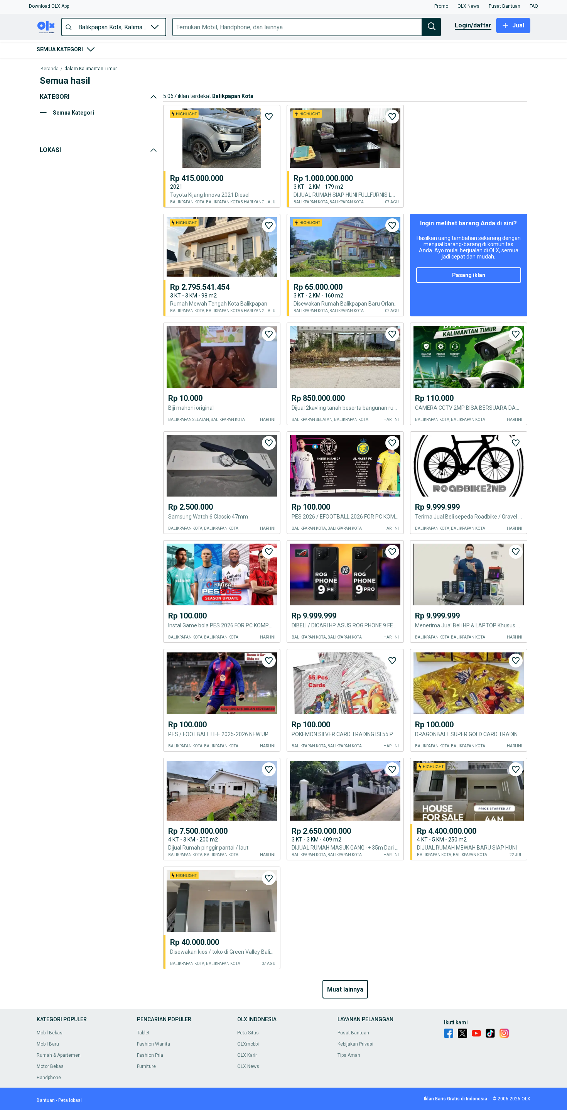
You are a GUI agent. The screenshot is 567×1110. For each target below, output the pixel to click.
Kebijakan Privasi (355, 1044)
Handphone (49, 1077)
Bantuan (46, 1100)
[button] (49, 6)
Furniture (146, 1066)
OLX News (248, 1066)
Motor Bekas (50, 1066)
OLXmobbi (248, 1044)
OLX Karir (247, 1055)
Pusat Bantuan (353, 1033)
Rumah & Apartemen (59, 1055)
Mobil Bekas (49, 1033)
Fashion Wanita (153, 1044)
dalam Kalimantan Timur (90, 68)
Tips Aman (349, 1055)
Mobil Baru (48, 1044)
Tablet (143, 1033)
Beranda (49, 68)
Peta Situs (248, 1033)
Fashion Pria (150, 1055)
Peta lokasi (70, 1100)
